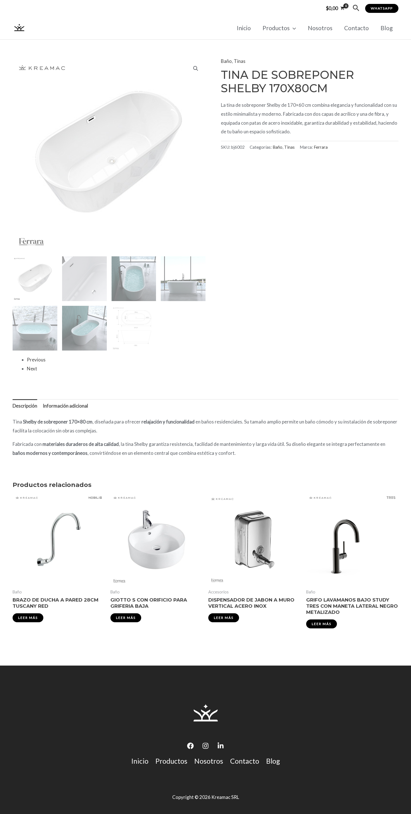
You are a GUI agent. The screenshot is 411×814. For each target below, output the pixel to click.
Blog (387, 27)
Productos (276, 27)
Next (32, 368)
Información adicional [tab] (65, 406)
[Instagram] (205, 746)
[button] (356, 8)
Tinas (239, 61)
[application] (293, 28)
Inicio (244, 27)
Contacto (356, 27)
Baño (226, 61)
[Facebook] (190, 746)
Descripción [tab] (25, 406)
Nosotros (320, 27)
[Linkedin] (220, 746)
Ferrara (321, 147)
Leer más (28, 618)
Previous (36, 360)
